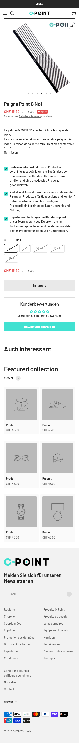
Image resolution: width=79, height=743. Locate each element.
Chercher (10, 616)
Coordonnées (12, 623)
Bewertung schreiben (39, 326)
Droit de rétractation (17, 644)
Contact (9, 689)
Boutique (49, 658)
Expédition (11, 651)
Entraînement (52, 644)
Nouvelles (10, 682)
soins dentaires (53, 623)
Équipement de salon (57, 630)
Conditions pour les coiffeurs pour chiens (17, 673)
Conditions (11, 658)
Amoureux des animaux (58, 651)
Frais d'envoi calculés (30, 116)
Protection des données (19, 637)
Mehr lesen (11, 152)
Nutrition (49, 637)
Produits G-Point (54, 609)
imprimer (10, 630)
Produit (10, 425)
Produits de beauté (56, 616)
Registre (9, 609)
